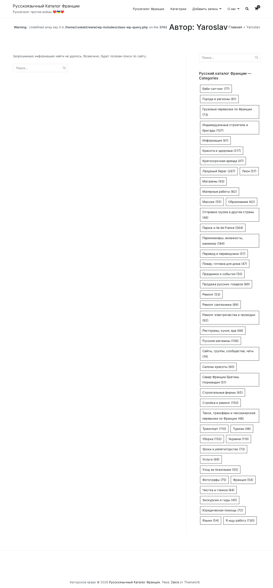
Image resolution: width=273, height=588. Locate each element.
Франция (243, 480)
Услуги (210, 459)
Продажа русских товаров (226, 284)
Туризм (242, 428)
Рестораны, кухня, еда (222, 330)
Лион (249, 171)
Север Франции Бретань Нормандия (220, 379)
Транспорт (214, 428)
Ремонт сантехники (220, 304)
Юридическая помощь (222, 510)
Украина (238, 439)
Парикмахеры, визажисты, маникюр (222, 240)
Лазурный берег (218, 171)
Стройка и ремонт (220, 402)
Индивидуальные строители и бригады (225, 127)
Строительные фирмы (222, 392)
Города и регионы (219, 99)
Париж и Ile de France (222, 227)
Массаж (211, 202)
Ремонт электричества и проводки (228, 317)
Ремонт (211, 294)
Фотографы (214, 480)
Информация (215, 140)
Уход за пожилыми (220, 469)
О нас (232, 9)
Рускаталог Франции (148, 9)
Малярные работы (219, 191)
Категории (178, 9)
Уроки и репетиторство (223, 449)
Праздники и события (222, 274)
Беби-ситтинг (215, 88)
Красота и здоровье (221, 150)
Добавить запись (205, 9)
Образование (241, 202)
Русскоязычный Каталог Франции (46, 6)
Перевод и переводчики (223, 253)
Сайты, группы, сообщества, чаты (228, 353)
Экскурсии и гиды (219, 500)
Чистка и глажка (218, 490)
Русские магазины (220, 341)
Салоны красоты (218, 367)
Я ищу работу (240, 520)
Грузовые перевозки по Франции (227, 111)
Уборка (212, 439)
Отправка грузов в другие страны (228, 214)
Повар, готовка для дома (224, 263)
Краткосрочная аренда (223, 161)
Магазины (213, 181)
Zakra (175, 582)
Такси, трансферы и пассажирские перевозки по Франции (228, 415)
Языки (210, 520)
